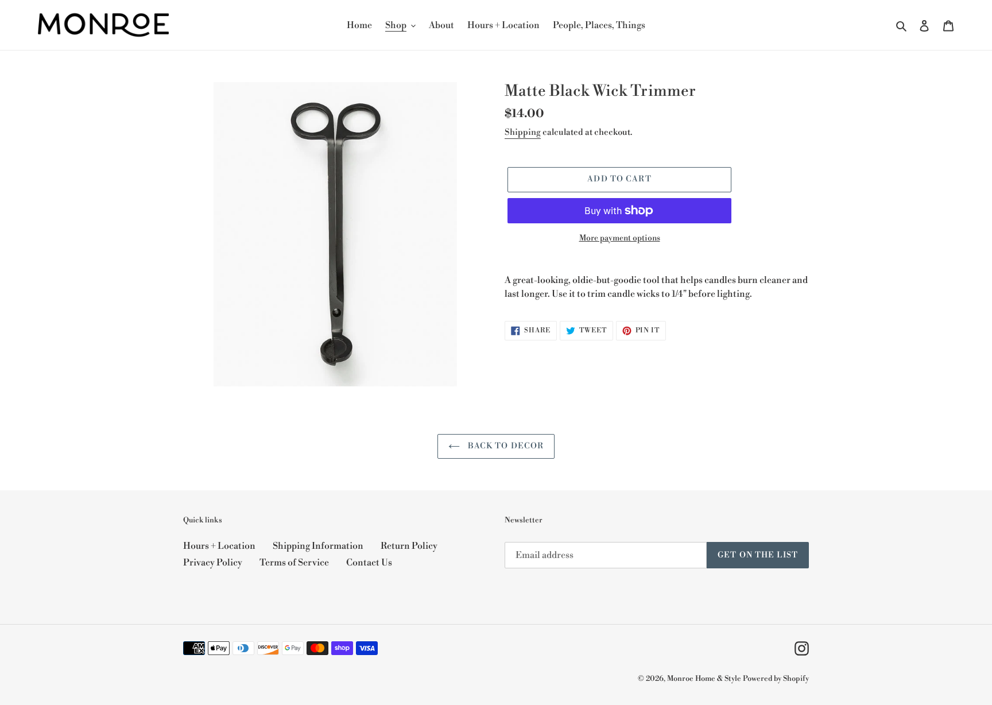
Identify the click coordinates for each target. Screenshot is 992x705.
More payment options (619, 238)
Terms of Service (294, 562)
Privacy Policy (212, 562)
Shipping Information (318, 546)
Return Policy (409, 546)
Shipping (523, 132)
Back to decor (505, 446)
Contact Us (369, 562)
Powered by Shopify (776, 678)
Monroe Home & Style (704, 678)
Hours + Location (219, 546)
